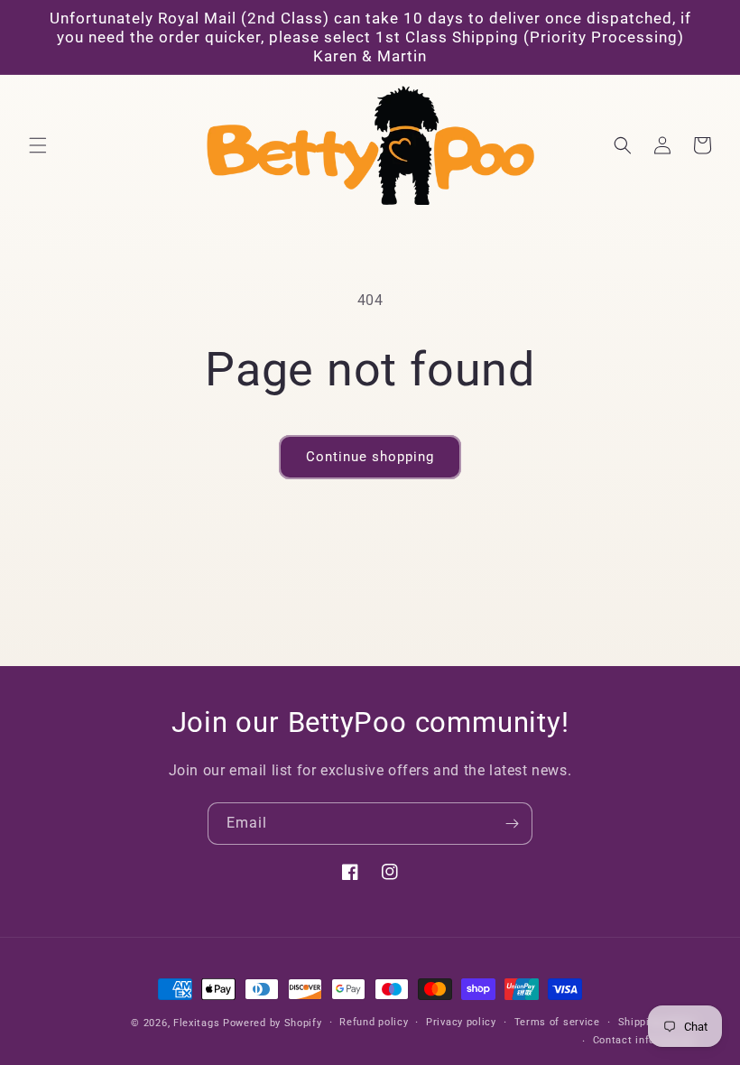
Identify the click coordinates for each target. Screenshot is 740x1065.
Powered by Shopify (272, 1023)
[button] (38, 145)
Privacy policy (461, 1022)
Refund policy (373, 1022)
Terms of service (557, 1022)
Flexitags (198, 1023)
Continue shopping (370, 457)
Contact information (644, 1040)
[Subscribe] (512, 823)
